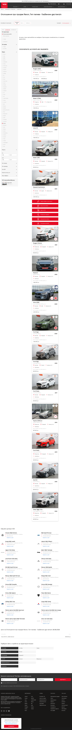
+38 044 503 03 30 (11, 604)
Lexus (4, 100)
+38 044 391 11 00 (46, 621)
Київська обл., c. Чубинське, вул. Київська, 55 (51, 585)
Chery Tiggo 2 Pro (37, 509)
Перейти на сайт (10, 537)
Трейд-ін (52, 701)
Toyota (4, 140)
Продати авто (35, 6)
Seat (4, 127)
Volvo (4, 144)
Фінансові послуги (48, 6)
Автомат (21, 658)
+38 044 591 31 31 (10, 613)
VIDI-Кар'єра (64, 708)
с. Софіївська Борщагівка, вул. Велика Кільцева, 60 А (15, 603)
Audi (4, 56)
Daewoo (4, 71)
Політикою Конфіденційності (11, 723)
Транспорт (15, 6)
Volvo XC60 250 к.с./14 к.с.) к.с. (39, 304)
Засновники (64, 698)
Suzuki (4, 136)
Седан (4, 46)
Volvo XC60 (36, 302)
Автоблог (63, 701)
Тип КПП (4, 169)
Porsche (4, 121)
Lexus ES (35, 128)
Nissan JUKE (36, 157)
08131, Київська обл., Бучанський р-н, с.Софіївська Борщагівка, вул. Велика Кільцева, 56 (51, 611)
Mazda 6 (35, 272)
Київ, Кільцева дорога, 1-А (12, 551)
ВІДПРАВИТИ (63, 679)
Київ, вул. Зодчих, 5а (47, 620)
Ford (4, 79)
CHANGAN (5, 61)
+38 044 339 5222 (46, 570)
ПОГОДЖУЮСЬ (11, 726)
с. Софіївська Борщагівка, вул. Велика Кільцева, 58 (51, 560)
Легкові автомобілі (7, 34)
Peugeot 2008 (37, 68)
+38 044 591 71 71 (10, 596)
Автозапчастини (43, 701)
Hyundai (4, 86)
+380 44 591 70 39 (11, 544)
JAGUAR (4, 90)
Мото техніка (6, 36)
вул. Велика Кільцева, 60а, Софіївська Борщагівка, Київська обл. (51, 551)
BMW (4, 58)
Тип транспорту (5, 31)
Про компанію (64, 696)
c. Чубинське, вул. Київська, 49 (13, 611)
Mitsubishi (5, 113)
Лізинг (52, 698)
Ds (3, 75)
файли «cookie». (8, 722)
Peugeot (5, 119)
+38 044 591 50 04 (47, 613)
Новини (63, 703)
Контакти (63, 710)
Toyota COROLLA (37, 420)
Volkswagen (5, 142)
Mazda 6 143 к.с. (36, 274)
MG (4, 104)
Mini (4, 111)
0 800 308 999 (16, 686)
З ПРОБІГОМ (7, 29)
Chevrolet (5, 65)
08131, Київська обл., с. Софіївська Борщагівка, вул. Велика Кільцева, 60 (51, 603)
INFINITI (4, 88)
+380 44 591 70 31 (46, 587)
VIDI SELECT (53, 703)
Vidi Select (5, 41)
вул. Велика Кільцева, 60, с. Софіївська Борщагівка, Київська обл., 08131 (15, 534)
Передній (21, 655)
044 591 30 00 (46, 596)
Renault (4, 125)
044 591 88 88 (46, 578)
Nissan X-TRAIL (37, 98)
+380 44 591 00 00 (11, 561)
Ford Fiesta (36, 391)
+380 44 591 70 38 (47, 544)
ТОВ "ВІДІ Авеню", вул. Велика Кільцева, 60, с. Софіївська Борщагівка (51, 594)
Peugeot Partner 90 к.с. (38, 244)
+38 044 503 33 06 (47, 604)
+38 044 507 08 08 (47, 561)
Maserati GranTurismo (39, 187)
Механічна (39, 658)
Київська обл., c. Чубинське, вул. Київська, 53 (15, 542)
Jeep (4, 94)
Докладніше (46, 1)
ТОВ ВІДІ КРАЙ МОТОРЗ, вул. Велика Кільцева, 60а (15, 568)
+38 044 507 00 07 (11, 587)
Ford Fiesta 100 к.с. (37, 392)
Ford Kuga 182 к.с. (37, 333)
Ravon (4, 123)
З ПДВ (4, 39)
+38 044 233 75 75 (47, 553)
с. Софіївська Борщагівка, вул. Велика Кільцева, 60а (51, 534)
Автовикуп (53, 705)
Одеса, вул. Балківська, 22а (13, 620)
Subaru (4, 134)
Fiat (4, 77)
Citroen (4, 69)
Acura (4, 54)
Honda (26, 698)
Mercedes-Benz (6, 109)
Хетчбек (5, 48)
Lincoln (4, 102)
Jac (4, 92)
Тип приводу (4, 166)
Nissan (4, 115)
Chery (4, 63)
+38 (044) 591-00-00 (11, 553)
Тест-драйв (53, 710)
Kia (3, 96)
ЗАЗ (4, 146)
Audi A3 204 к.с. (36, 481)
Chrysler (4, 67)
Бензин (20, 651)
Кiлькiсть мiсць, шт (6, 172)
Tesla (4, 138)
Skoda (4, 129)
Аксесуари (42, 703)
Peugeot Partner (37, 243)
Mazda (26, 703)
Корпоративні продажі (55, 696)
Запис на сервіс (43, 698)
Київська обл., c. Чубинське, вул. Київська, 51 (51, 542)
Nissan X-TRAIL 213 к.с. (38, 100)
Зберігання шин (43, 705)
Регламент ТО (42, 696)
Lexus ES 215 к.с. (36, 129)
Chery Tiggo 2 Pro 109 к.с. (38, 511)
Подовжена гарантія (55, 708)
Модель (3, 149)
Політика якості (65, 705)
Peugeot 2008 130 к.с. (37, 70)
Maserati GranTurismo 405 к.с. (39, 188)
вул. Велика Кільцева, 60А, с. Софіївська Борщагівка (15, 594)
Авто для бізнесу (61, 6)
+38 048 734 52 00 (11, 621)
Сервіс (25, 6)
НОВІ (3, 29)
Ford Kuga (36, 332)
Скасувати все (17, 23)
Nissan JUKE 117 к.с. (37, 159)
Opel (4, 117)
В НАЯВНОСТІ (13, 29)
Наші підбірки (5, 175)
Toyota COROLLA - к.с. (37, 422)
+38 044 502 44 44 (11, 570)
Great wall (5, 81)
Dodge (4, 73)
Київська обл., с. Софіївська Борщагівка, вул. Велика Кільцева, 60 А (51, 577)
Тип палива (4, 163)
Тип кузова (4, 44)
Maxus (4, 106)
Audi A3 (35, 480)
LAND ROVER (5, 98)
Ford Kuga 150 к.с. (37, 363)
